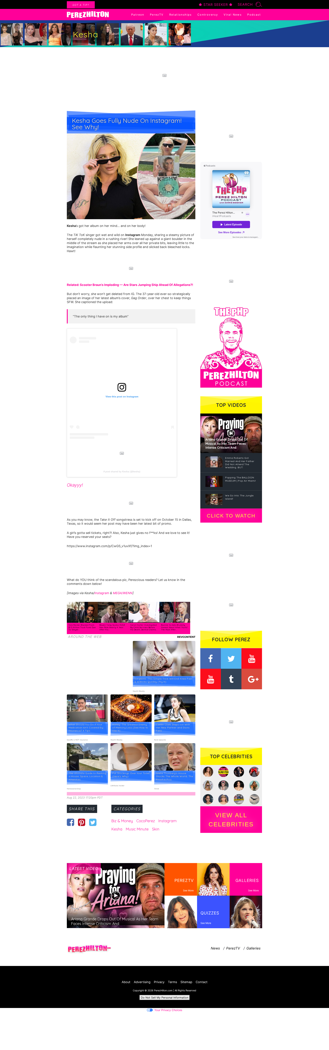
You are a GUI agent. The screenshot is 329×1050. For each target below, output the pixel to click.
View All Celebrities (231, 820)
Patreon (137, 14)
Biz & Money (122, 820)
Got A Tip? (80, 4)
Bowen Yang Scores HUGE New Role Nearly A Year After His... (112, 627)
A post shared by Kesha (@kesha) (121, 471)
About (126, 982)
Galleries (253, 948)
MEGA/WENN (122, 593)
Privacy (159, 982)
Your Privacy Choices (168, 1010)
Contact (202, 982)
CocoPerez (145, 820)
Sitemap (186, 982)
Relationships (180, 14)
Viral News (233, 14)
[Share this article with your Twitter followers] (92, 822)
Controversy (207, 14)
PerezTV (157, 14)
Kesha (116, 829)
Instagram (101, 593)
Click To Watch (231, 515)
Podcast (254, 14)
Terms (172, 982)
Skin (155, 829)
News (215, 948)
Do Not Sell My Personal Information (164, 997)
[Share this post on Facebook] (70, 822)
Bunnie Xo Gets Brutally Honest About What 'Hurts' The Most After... (174, 627)
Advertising (142, 982)
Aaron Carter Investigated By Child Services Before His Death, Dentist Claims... (143, 627)
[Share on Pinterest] (81, 822)
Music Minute (137, 829)
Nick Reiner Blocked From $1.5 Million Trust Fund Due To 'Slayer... (82, 627)
